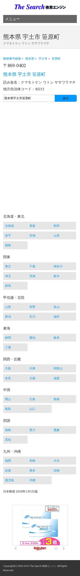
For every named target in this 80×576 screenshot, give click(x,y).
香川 (32, 430)
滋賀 (57, 378)
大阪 (8, 368)
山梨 (8, 306)
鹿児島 (9, 480)
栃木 (57, 276)
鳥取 (8, 408)
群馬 (8, 285)
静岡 (8, 337)
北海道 (9, 225)
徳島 (8, 430)
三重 (8, 347)
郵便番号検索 (12, 58)
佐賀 (8, 470)
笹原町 (56, 58)
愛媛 (57, 430)
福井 (57, 316)
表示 (66, 98)
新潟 (8, 316)
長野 (32, 306)
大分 (57, 460)
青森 (32, 225)
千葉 (32, 266)
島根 (57, 399)
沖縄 (32, 480)
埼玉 (8, 276)
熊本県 (29, 58)
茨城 (32, 276)
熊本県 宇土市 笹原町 (24, 74)
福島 (8, 245)
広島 (32, 399)
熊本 (32, 470)
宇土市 (43, 58)
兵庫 (32, 368)
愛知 (32, 337)
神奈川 (58, 266)
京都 (32, 378)
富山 (57, 306)
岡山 (8, 399)
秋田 (57, 225)
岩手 (8, 235)
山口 (32, 408)
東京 (8, 266)
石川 (32, 316)
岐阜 (57, 337)
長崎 (32, 460)
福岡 (8, 460)
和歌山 (58, 368)
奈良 (8, 378)
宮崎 (57, 470)
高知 (8, 439)
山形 (57, 235)
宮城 (32, 235)
